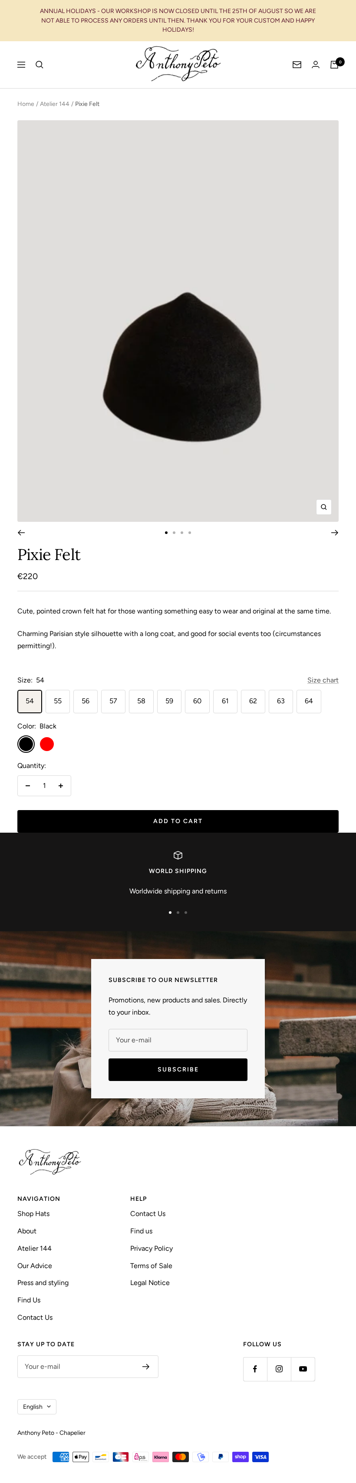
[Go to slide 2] (174, 532)
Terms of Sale (151, 1266)
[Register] (146, 1367)
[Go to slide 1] (166, 532)
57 (113, 701)
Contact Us (35, 1317)
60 (197, 701)
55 (58, 701)
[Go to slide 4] (189, 532)
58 (141, 701)
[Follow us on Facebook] (255, 1369)
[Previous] (21, 533)
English (33, 1406)
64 (309, 701)
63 (281, 701)
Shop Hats (33, 1213)
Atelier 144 (54, 104)
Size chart (323, 680)
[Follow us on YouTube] (303, 1369)
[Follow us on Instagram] (279, 1369)
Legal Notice (150, 1283)
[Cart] (334, 65)
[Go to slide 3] (182, 532)
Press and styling (43, 1283)
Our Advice (34, 1266)
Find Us (28, 1300)
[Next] (335, 533)
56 (85, 701)
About (26, 1231)
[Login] (316, 64)
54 (30, 701)
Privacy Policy (151, 1248)
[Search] (39, 65)
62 (253, 701)
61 (225, 701)
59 (169, 701)
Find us (141, 1231)
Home (25, 104)
